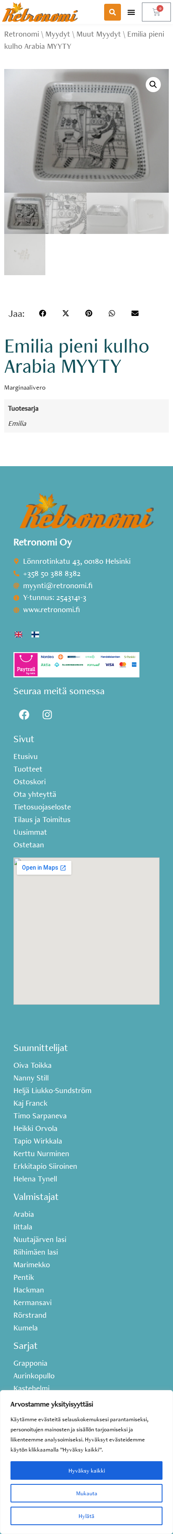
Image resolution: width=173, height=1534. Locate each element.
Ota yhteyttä (34, 794)
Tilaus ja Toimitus (42, 819)
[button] (131, 12)
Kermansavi (32, 1302)
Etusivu (25, 756)
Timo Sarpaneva (40, 1116)
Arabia (23, 1214)
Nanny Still (31, 1078)
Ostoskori (29, 782)
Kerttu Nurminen (41, 1153)
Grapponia (30, 1363)
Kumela (25, 1328)
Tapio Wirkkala (37, 1141)
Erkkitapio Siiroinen (45, 1166)
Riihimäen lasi (35, 1252)
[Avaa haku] (112, 12)
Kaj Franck (30, 1103)
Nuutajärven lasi (39, 1239)
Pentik (23, 1277)
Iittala (22, 1227)
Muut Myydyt (98, 34)
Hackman (28, 1290)
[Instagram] (47, 714)
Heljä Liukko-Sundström (52, 1090)
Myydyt (57, 34)
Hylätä (86, 1516)
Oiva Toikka (32, 1065)
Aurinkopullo (34, 1376)
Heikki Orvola (35, 1128)
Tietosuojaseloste (42, 807)
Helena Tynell (35, 1179)
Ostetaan (28, 845)
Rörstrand (30, 1315)
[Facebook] (23, 714)
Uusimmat (30, 832)
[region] (86, 1462)
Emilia (17, 423)
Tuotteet (27, 769)
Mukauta (86, 1493)
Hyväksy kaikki (86, 1470)
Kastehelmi (31, 1388)
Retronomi (21, 34)
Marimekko (31, 1265)
